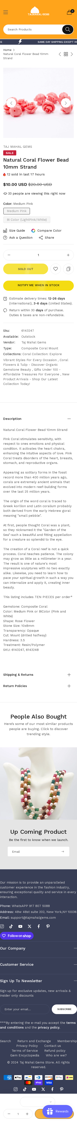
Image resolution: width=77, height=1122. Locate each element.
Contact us (52, 1046)
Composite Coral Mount (39, 348)
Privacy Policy (27, 1046)
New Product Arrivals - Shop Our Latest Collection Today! (36, 379)
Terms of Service (25, 1051)
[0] (69, 12)
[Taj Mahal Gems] (38, 12)
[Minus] (9, 255)
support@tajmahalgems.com (28, 918)
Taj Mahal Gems (17, 147)
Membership (67, 1041)
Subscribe (64, 1009)
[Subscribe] (62, 851)
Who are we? (56, 1055)
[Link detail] (2, 926)
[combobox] (38, 29)
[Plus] (68, 255)
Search (5, 1041)
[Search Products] (67, 29)
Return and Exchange (34, 1041)
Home (7, 50)
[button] (66, 103)
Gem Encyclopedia (24, 1055)
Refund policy (54, 1051)
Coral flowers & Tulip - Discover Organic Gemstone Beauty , (35, 365)
